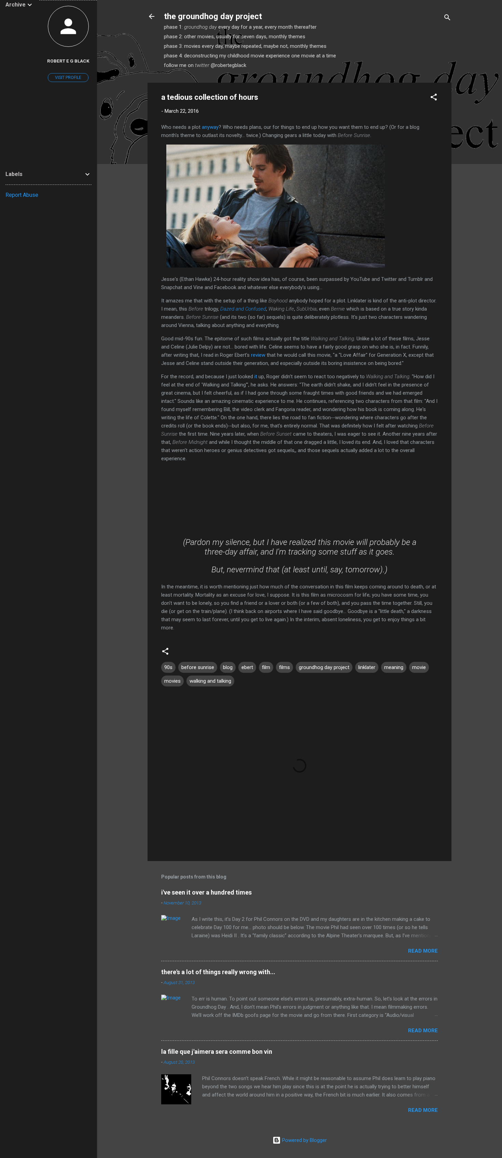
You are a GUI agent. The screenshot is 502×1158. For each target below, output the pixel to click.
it (255, 376)
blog (228, 667)
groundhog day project (324, 667)
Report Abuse (21, 195)
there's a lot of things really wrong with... (218, 972)
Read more (423, 951)
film (266, 667)
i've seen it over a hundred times (206, 892)
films (284, 667)
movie (419, 667)
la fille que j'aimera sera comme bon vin (216, 1051)
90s (168, 667)
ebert (247, 667)
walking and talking (210, 681)
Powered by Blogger (304, 1140)
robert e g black (68, 61)
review (258, 355)
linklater (366, 667)
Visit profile (68, 77)
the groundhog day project (213, 16)
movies (172, 681)
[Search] (447, 18)
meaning (393, 667)
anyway (210, 127)
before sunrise (197, 667)
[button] (434, 98)
